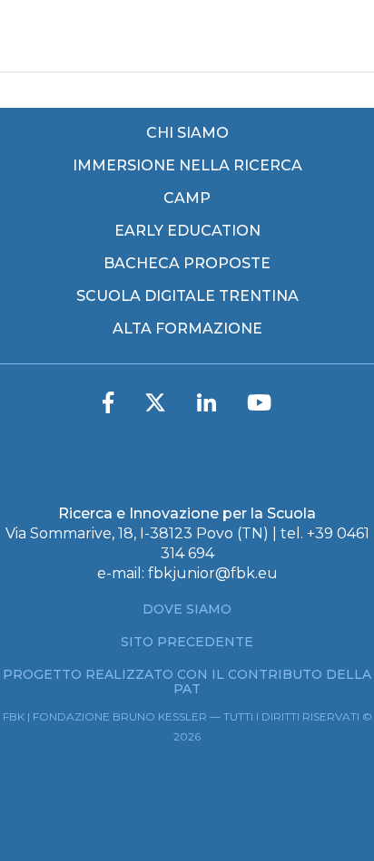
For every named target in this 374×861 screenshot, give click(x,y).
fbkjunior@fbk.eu (213, 573)
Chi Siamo (187, 133)
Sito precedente (187, 641)
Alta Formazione (187, 329)
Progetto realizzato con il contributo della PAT (187, 681)
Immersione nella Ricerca (187, 166)
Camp (187, 198)
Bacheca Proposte (187, 263)
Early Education (187, 231)
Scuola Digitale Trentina (187, 296)
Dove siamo (187, 609)
